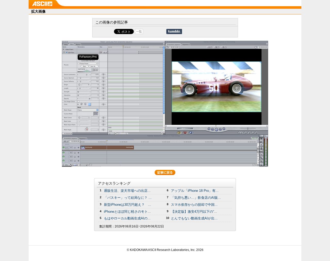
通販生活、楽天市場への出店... (127, 191)
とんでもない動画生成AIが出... (194, 218)
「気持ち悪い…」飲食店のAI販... (196, 198)
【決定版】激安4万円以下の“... (194, 211)
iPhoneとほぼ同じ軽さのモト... (127, 211)
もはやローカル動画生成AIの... (127, 218)
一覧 (139, 31)
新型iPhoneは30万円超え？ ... (127, 205)
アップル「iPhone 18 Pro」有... (195, 191)
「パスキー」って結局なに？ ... (128, 198)
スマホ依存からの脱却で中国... (194, 205)
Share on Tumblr (174, 31)
